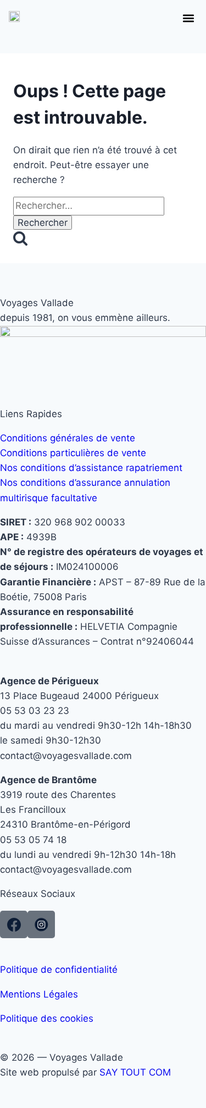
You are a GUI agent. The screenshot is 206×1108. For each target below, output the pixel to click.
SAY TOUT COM (135, 1072)
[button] (188, 18)
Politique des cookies (46, 1018)
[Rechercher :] (88, 205)
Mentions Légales (39, 994)
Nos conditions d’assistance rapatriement (91, 467)
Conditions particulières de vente (73, 452)
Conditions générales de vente (67, 438)
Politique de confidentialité (59, 969)
